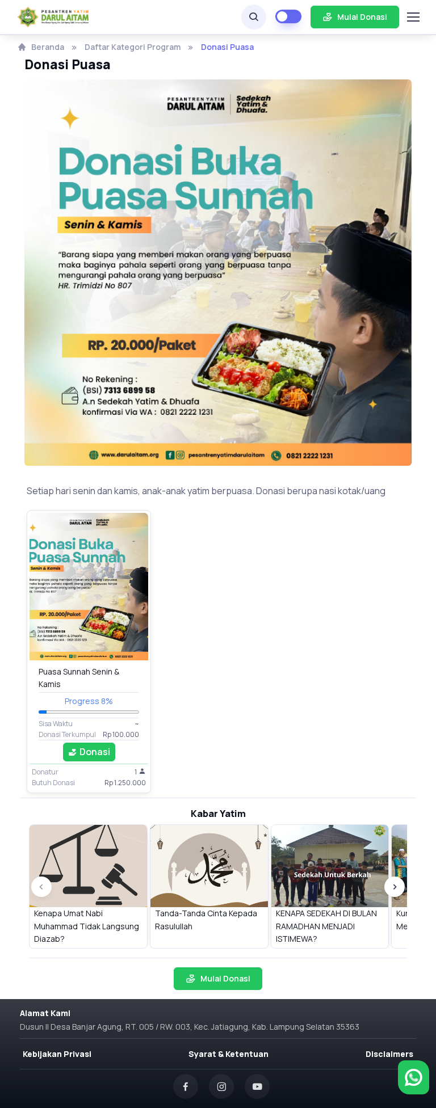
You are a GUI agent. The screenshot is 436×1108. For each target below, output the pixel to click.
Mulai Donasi (362, 16)
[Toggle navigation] (412, 17)
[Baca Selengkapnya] (89, 586)
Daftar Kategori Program (133, 46)
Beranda (47, 46)
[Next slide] (394, 887)
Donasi (94, 751)
